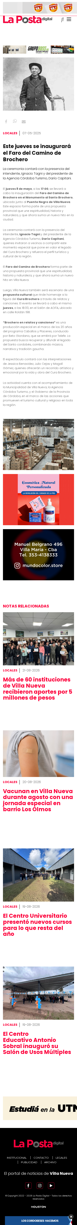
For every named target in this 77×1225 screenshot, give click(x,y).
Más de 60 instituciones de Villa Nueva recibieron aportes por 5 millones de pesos (37, 689)
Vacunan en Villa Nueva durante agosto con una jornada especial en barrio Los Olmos (38, 800)
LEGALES (61, 1157)
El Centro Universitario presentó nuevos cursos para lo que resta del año (37, 925)
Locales (10, 133)
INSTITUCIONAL (17, 1157)
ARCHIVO (50, 1162)
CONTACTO (41, 1157)
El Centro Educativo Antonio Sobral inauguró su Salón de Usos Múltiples (37, 1043)
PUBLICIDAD (29, 1162)
